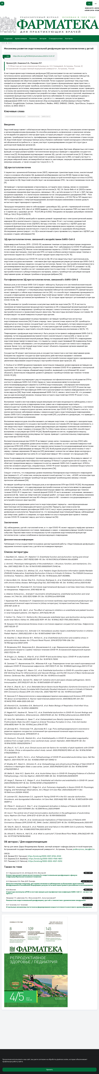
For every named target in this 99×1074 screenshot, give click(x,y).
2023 (3, 43)
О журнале (8, 38)
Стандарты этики (56, 38)
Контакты (69, 38)
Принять (49, 1070)
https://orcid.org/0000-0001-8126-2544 (44, 856)
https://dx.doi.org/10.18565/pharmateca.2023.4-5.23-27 (34, 56)
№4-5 (10, 43)
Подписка (33, 38)
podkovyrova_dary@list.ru (84, 849)
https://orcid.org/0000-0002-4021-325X (45, 861)
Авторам (43, 38)
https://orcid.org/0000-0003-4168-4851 (45, 859)
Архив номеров (21, 38)
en (96, 3)
